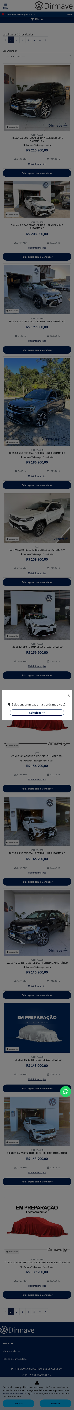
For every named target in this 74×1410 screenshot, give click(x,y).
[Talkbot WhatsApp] (65, 1091)
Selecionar (36, 712)
